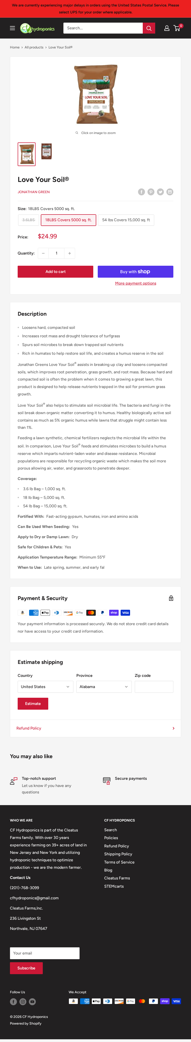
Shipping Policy (118, 854)
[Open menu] (12, 28)
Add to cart (56, 271)
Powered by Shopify (26, 1023)
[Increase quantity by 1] (69, 253)
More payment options (135, 283)
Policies (111, 837)
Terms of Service (119, 862)
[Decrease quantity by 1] (43, 253)
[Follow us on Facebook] (13, 1001)
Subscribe (26, 968)
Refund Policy (28, 728)
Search (110, 829)
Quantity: (26, 253)
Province (84, 675)
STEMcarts (114, 886)
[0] (177, 28)
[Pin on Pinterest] (150, 191)
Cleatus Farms (117, 878)
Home (15, 47)
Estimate (33, 703)
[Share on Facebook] (141, 191)
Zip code (143, 675)
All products (34, 47)
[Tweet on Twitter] (160, 191)
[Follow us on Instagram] (22, 1001)
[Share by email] (169, 191)
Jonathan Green (34, 192)
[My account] (166, 28)
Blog (108, 870)
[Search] (149, 28)
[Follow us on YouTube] (32, 1001)
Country (25, 675)
